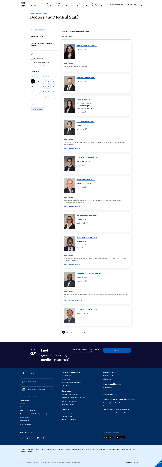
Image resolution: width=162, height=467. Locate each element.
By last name (35, 71)
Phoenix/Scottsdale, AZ (41, 62)
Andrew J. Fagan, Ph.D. (85, 77)
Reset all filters (37, 109)
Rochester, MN (38, 58)
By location (34, 54)
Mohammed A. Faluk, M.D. (86, 237)
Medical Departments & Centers (38, 13)
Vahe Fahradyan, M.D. (85, 121)
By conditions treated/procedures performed (41, 44)
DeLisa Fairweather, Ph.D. (86, 215)
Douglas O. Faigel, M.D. (85, 179)
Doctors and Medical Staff (53, 17)
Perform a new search (39, 30)
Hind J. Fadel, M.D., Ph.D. (86, 45)
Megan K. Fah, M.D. (84, 99)
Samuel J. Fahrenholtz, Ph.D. (87, 157)
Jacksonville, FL (39, 66)
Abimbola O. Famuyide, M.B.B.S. (89, 273)
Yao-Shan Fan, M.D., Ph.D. (86, 310)
